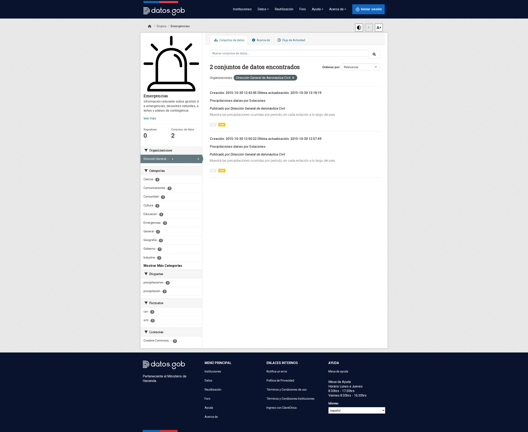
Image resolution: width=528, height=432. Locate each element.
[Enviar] (374, 54)
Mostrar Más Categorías (163, 266)
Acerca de (263, 40)
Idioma (333, 403)
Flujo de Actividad (293, 40)
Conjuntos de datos (231, 40)
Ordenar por (330, 67)
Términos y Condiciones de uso (286, 389)
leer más (150, 118)
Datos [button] (262, 9)
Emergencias (180, 26)
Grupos (161, 26)
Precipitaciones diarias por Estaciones (237, 101)
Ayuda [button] (316, 9)
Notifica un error (276, 371)
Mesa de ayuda (338, 371)
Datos (208, 380)
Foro (302, 9)
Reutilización (284, 9)
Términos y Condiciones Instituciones (290, 398)
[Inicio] (149, 26)
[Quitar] (293, 78)
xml (213, 124)
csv (222, 124)
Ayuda (209, 407)
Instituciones (242, 9)
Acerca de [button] (336, 9)
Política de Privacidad (280, 380)
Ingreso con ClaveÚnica (281, 407)
